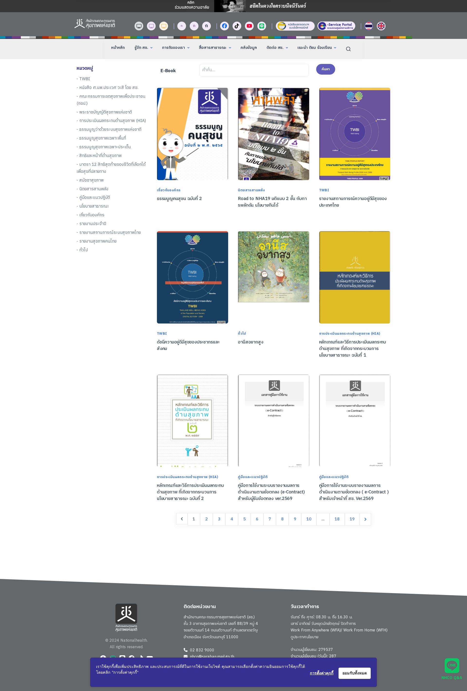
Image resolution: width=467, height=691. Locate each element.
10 (308, 519)
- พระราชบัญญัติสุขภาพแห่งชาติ (104, 112)
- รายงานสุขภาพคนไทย (97, 241)
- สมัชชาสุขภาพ (90, 180)
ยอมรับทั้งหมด (354, 673)
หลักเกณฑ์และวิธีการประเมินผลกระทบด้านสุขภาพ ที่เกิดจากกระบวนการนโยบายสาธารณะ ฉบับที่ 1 (352, 349)
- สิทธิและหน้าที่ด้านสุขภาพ (99, 155)
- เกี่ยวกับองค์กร (90, 215)
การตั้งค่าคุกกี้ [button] (321, 673)
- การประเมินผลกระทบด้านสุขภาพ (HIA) (111, 120)
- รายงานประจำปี (91, 223)
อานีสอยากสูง (250, 342)
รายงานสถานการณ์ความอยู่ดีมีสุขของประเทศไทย (353, 202)
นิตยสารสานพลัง (251, 190)
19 (352, 519)
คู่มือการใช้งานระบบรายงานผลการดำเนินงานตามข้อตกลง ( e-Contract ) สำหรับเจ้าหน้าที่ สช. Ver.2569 (354, 492)
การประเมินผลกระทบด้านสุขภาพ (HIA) (349, 333)
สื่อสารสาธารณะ (213, 47)
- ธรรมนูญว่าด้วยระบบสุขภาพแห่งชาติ (109, 129)
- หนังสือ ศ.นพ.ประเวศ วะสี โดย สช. (107, 87)
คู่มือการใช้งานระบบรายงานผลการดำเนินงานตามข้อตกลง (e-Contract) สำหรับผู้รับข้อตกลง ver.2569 (271, 492)
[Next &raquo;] (365, 519)
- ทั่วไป (82, 250)
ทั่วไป (242, 333)
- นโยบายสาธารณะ (93, 206)
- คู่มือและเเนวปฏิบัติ (93, 197)
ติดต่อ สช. (276, 47)
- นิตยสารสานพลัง (92, 189)
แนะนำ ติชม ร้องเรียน (315, 47)
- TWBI (83, 79)
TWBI (324, 190)
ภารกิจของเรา (174, 47)
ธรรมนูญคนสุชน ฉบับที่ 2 (179, 198)
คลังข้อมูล (249, 47)
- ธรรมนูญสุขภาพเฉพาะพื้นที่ (101, 138)
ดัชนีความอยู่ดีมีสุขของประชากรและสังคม (188, 345)
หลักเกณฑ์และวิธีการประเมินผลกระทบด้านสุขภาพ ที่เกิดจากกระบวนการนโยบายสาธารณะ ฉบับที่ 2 (190, 492)
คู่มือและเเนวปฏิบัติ (253, 477)
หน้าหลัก (118, 47)
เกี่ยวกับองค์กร (168, 190)
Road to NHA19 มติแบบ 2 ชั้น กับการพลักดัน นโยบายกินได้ (272, 202)
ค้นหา (326, 69)
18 (337, 519)
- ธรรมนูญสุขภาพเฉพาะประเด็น (104, 147)
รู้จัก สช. (142, 47)
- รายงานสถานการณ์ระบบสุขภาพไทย (109, 232)
